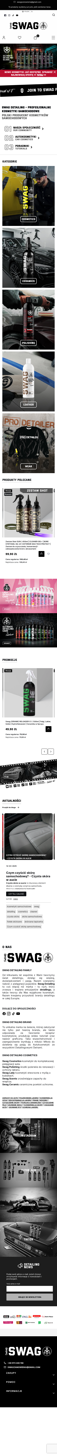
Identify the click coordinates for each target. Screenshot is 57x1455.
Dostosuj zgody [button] (28, 183)
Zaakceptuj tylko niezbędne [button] (28, 175)
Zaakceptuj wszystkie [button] (28, 190)
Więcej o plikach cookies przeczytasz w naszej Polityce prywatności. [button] (28, 169)
